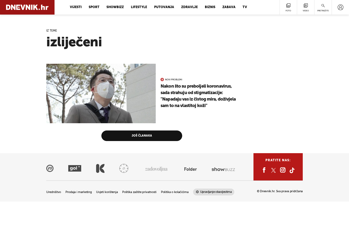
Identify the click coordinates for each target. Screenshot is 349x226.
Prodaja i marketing (78, 192)
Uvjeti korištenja (107, 192)
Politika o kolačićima (175, 192)
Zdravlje (189, 7)
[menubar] (340, 7)
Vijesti (76, 7)
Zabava (228, 7)
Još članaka (142, 135)
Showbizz (115, 7)
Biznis (210, 7)
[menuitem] (340, 7)
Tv (245, 7)
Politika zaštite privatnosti (139, 192)
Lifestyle (139, 7)
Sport (94, 7)
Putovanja (164, 7)
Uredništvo (53, 192)
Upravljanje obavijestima (216, 191)
